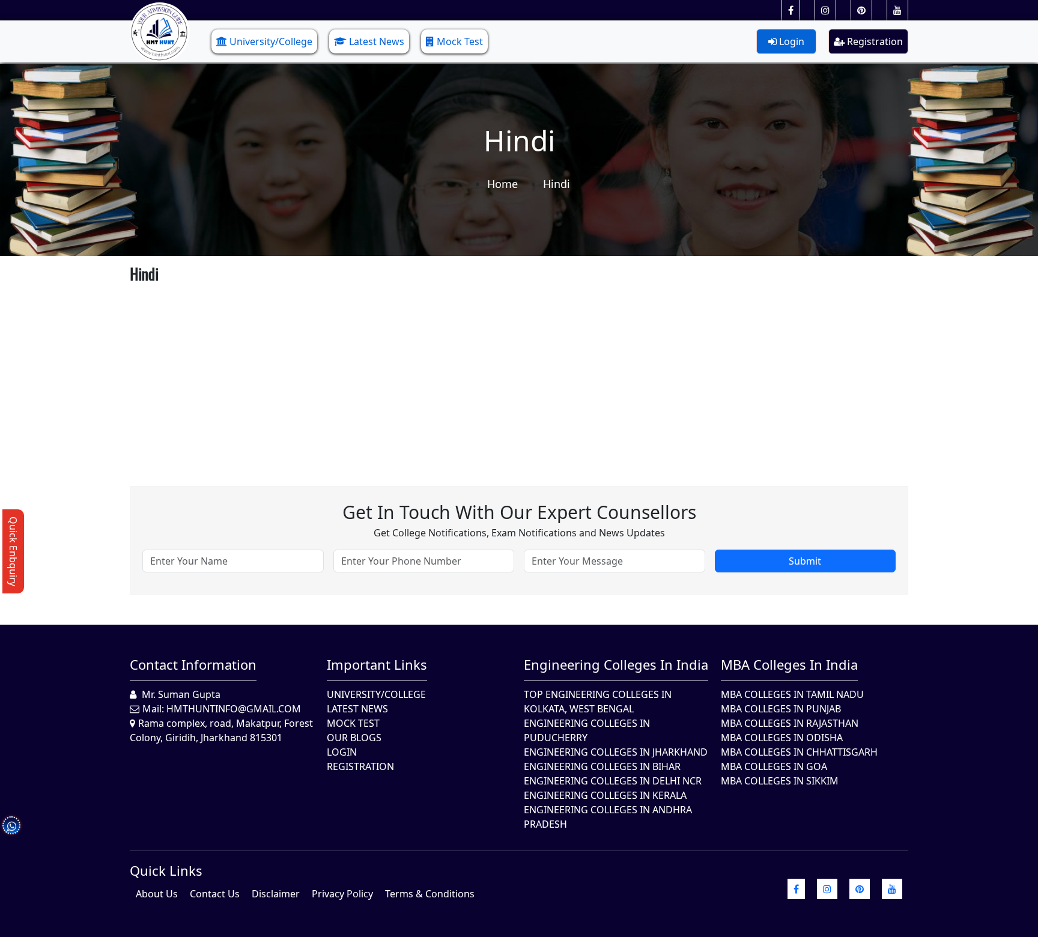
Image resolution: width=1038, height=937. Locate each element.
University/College (270, 41)
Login (790, 41)
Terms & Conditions (430, 893)
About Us (157, 893)
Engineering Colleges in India (616, 664)
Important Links (377, 664)
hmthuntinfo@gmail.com (233, 708)
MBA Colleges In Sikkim (780, 780)
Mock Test (460, 41)
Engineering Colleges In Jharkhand (616, 752)
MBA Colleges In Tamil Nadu (792, 694)
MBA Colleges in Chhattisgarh (799, 752)
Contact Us (215, 893)
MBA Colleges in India (789, 664)
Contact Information (193, 664)
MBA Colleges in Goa (774, 766)
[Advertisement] (490, 372)
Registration (874, 41)
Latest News (376, 41)
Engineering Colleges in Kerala (605, 795)
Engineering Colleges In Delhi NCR (613, 780)
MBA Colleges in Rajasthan (789, 723)
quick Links (166, 870)
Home (502, 184)
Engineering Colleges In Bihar (602, 766)
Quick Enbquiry (13, 551)
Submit (805, 561)
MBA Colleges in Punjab (781, 708)
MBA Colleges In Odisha (782, 737)
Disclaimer (276, 893)
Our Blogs (354, 737)
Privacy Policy (342, 893)
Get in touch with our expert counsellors (519, 512)
